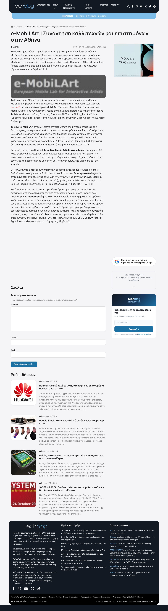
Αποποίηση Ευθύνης (120, 597)
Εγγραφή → (134, 329)
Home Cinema (88, 6)
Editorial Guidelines (136, 597)
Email (13, 350)
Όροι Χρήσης (16, 597)
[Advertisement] (58, 253)
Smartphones (43, 4)
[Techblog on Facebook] (132, 6)
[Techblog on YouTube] (141, 6)
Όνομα (14, 337)
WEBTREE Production (38, 601)
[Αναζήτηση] (128, 6)
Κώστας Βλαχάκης (97, 47)
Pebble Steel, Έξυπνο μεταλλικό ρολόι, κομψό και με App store (71, 422)
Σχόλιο (14, 305)
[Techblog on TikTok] (150, 6)
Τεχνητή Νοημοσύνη (69, 6)
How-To (56, 6)
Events (16, 47)
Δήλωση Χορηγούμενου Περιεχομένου (77, 597)
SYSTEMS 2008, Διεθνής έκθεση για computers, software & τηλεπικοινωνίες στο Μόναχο (71, 489)
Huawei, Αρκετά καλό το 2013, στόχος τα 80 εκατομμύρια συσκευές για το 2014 (71, 387)
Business (45, 381)
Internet (104, 4)
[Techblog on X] (146, 6)
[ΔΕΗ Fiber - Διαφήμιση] (134, 60)
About (27, 601)
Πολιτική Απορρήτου (144, 334)
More (113, 4)
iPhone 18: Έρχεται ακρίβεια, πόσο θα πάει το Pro (83, 550)
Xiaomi (103, 16)
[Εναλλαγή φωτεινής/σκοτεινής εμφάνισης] (154, 6)
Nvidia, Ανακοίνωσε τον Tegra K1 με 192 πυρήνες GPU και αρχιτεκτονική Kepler (71, 457)
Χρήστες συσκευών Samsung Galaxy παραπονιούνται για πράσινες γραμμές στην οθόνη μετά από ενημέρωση (132, 553)
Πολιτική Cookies (55, 597)
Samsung (92, 16)
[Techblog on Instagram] (136, 6)
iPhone (81, 16)
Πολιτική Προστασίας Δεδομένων (34, 597)
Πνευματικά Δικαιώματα (102, 597)
